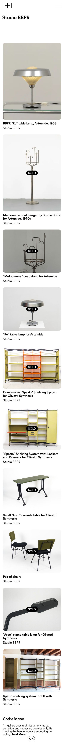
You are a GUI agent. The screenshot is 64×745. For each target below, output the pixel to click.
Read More (18, 734)
